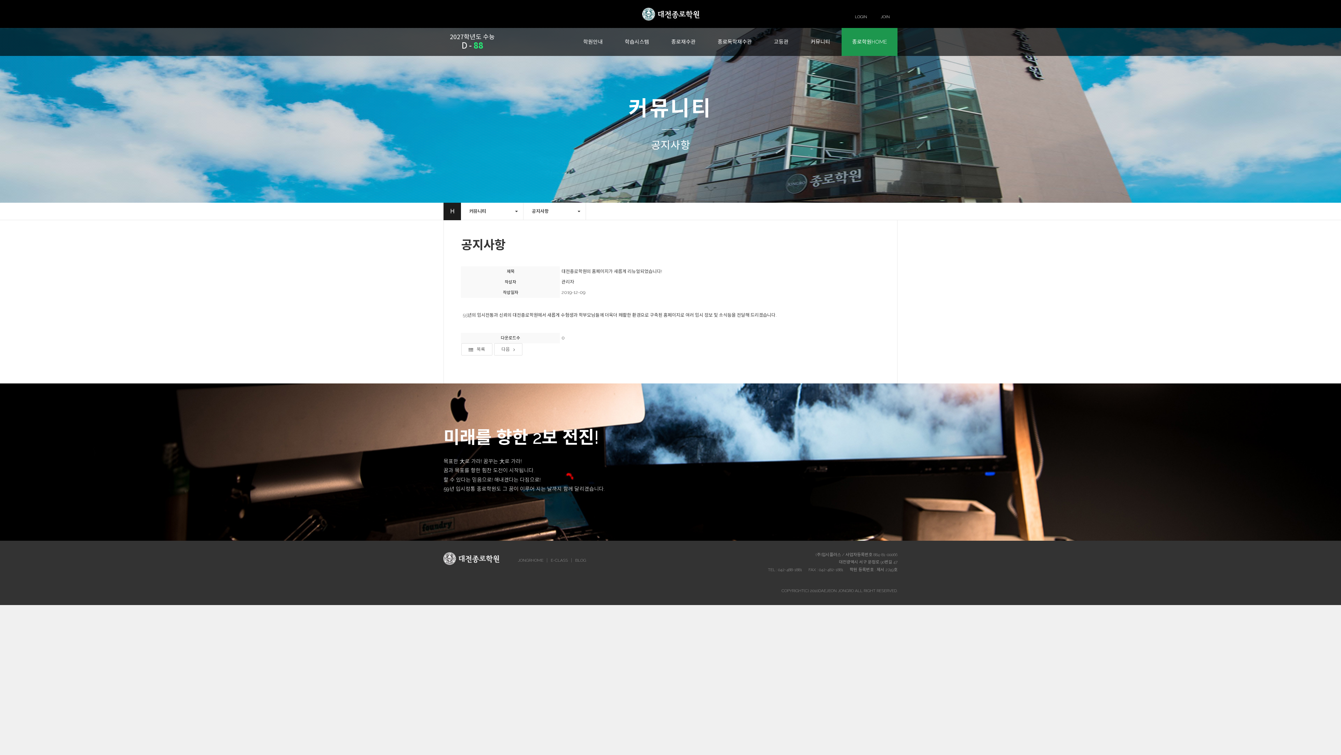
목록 (481, 349)
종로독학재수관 (735, 42)
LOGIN (861, 16)
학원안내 (593, 42)
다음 (505, 349)
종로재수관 (683, 42)
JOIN (885, 16)
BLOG (580, 560)
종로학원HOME (869, 42)
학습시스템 (637, 42)
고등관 (781, 42)
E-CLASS (559, 560)
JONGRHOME (530, 560)
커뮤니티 (820, 42)
